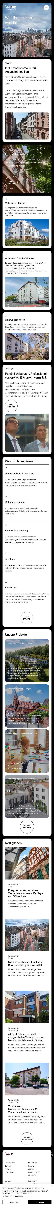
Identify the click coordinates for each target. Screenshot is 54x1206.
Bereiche (8, 1166)
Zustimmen (39, 1202)
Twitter (7, 1184)
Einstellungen (14, 1202)
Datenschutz (32, 1184)
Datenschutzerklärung (14, 1196)
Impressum (32, 1181)
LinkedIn (8, 1181)
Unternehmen (10, 1163)
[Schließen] (50, 1188)
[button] (46, 7)
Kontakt (31, 1169)
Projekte (8, 1169)
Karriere (31, 1166)
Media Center (33, 1163)
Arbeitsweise (9, 1172)
